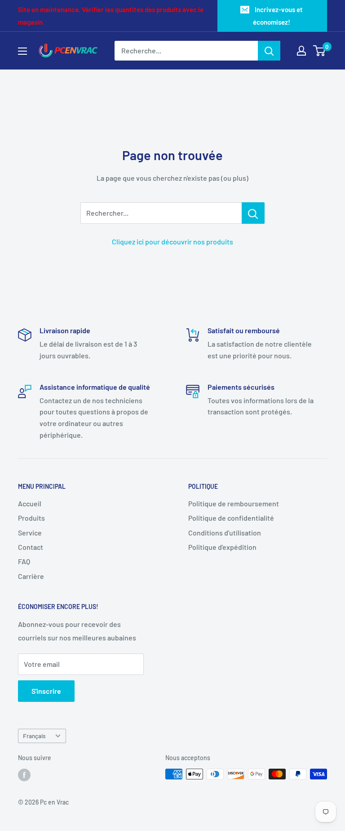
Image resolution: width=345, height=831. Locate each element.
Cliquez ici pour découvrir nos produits (172, 241)
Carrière (31, 576)
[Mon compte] (301, 51)
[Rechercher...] (253, 213)
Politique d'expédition (222, 547)
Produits (31, 517)
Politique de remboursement (233, 503)
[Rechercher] (269, 51)
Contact (30, 547)
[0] (319, 50)
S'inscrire (46, 691)
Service (30, 532)
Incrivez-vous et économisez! (278, 15)
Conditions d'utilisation (224, 532)
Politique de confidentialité (231, 517)
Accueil (29, 503)
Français (34, 736)
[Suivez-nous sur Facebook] (24, 775)
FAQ (24, 561)
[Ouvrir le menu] (22, 51)
